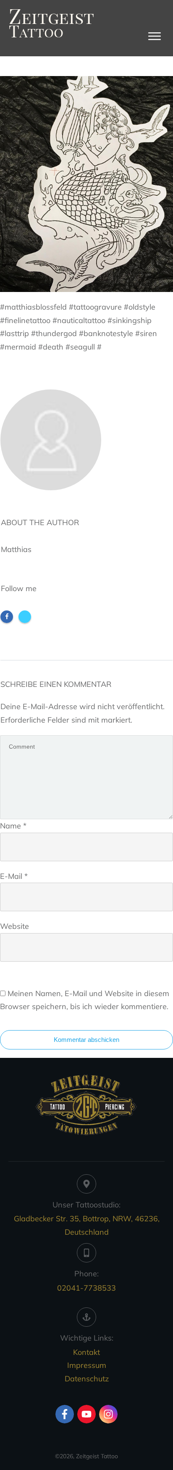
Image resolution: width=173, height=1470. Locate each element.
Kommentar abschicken (86, 1039)
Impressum (86, 1365)
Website (14, 926)
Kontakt (86, 1352)
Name (13, 826)
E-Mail (14, 876)
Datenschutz (87, 1378)
